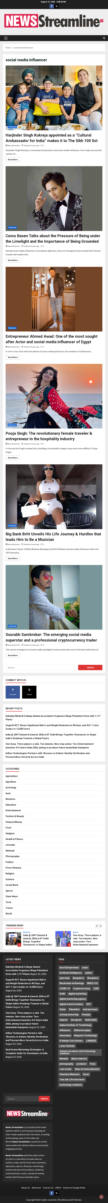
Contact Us (48, 1187)
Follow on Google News (74, 1187)
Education (11, 804)
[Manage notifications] (101, 1197)
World (9, 913)
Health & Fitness (14, 839)
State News (12, 896)
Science (10, 879)
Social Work (12, 885)
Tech (8, 902)
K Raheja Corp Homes (71, 1040)
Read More (14, 160)
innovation (65, 1035)
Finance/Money (14, 822)
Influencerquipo (82, 1030)
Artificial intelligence (71, 972)
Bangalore (78, 978)
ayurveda (64, 978)
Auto (8, 793)
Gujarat (63, 1019)
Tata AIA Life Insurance (72, 1079)
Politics (10, 862)
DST (88, 1004)
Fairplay (86, 1014)
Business (12, 328)
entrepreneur (90, 1009)
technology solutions (71, 1084)
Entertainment (13, 810)
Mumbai (64, 1058)
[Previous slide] (97, 926)
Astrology (11, 787)
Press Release (13, 867)
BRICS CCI (92, 983)
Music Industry (79, 1058)
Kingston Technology (85, 1035)
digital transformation (71, 1004)
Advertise (36, 1187)
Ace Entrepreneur (69, 967)
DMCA (58, 1187)
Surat (86, 1074)
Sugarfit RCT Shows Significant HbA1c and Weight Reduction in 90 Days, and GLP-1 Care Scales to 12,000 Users (26, 983)
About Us (25, 1187)
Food (8, 827)
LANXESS (91, 1040)
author (88, 972)
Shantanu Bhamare (70, 1074)
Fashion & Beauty (15, 816)
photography (66, 1064)
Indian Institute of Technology (75, 1025)
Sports (9, 890)
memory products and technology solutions (77, 1052)
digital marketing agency (73, 999)
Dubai (63, 1009)
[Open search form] (104, 38)
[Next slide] (100, 926)
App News (11, 781)
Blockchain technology (72, 983)
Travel (9, 908)
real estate (65, 1069)
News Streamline (14, 145)
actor (85, 967)
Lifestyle (12, 127)
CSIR (96, 988)
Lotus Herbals (67, 1046)
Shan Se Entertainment (87, 1069)
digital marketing (77, 993)
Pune (92, 1064)
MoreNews (63, 1199)
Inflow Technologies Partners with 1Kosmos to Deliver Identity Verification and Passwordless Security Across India (63, 939)
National (10, 850)
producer (81, 1064)
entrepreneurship (69, 1014)
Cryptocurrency (81, 988)
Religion (10, 873)
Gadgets (10, 833)
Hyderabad (90, 1019)
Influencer (65, 1030)
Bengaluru (92, 978)
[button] (6, 38)
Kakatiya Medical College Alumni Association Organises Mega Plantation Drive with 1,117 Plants (27, 970)
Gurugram (76, 1019)
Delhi (62, 993)
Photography (12, 856)
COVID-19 (65, 988)
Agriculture (12, 776)
